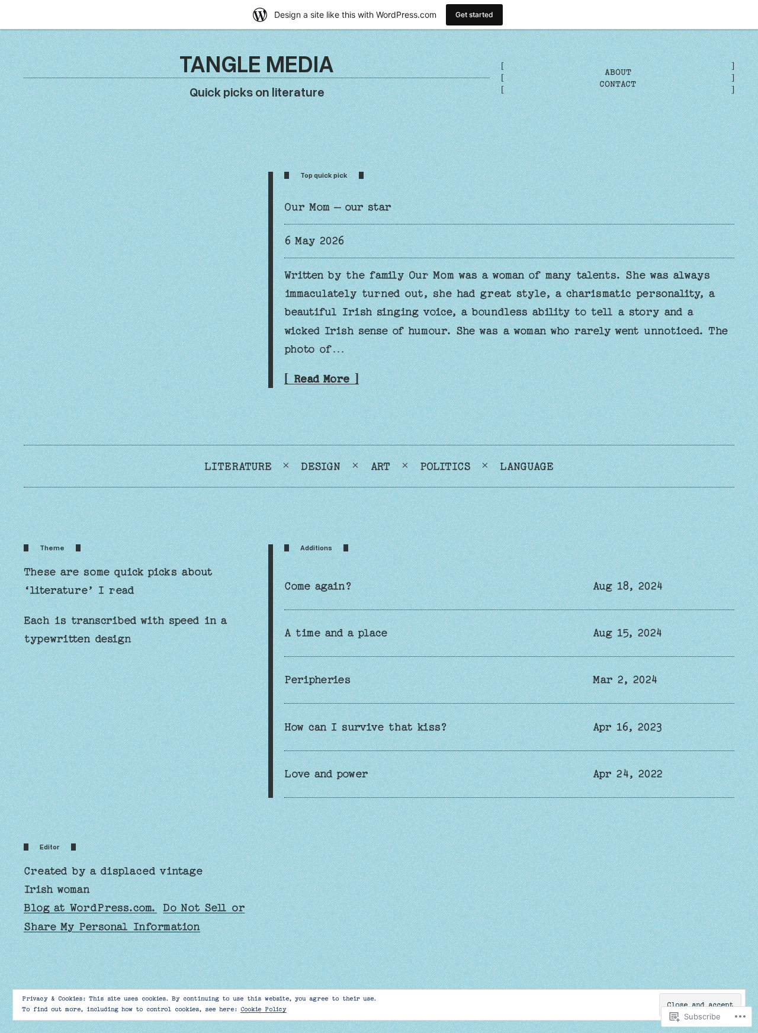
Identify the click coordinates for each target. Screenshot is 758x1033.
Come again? (318, 586)
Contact (617, 84)
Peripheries (317, 680)
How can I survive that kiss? (366, 727)
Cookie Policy (263, 1009)
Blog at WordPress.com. (90, 908)
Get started (474, 14)
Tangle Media (256, 63)
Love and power (326, 774)
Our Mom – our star (337, 207)
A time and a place (335, 633)
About (618, 72)
